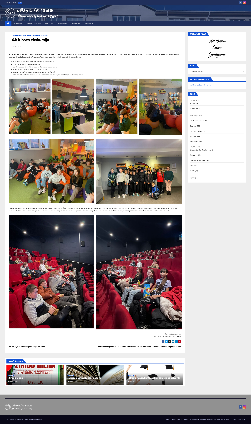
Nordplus (193, 165)
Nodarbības (44, 35)
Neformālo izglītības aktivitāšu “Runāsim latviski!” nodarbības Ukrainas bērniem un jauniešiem (139, 347)
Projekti (193, 147)
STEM (192, 171)
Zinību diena (15, 378)
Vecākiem (49, 23)
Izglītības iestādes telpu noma (200, 85)
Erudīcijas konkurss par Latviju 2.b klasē (27, 347)
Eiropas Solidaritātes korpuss (200, 150)
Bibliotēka (193, 100)
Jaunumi (23, 35)
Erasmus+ (193, 155)
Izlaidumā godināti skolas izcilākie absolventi (154, 378)
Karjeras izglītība (196, 131)
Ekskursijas (15, 35)
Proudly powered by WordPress (14, 419)
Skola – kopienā (194, 419)
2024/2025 (194, 103)
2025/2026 (194, 108)
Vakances (76, 23)
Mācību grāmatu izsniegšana (84, 378)
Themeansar (38, 419)
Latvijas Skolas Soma (33, 35)
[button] (244, 23)
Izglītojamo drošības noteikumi (179, 419)
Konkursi (193, 136)
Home (167, 419)
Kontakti (89, 23)
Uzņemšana (62, 23)
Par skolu (18, 23)
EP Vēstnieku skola (197, 121)
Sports (192, 178)
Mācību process (34, 23)
